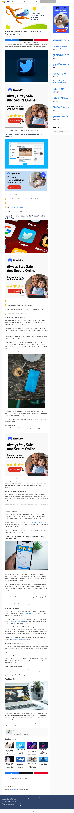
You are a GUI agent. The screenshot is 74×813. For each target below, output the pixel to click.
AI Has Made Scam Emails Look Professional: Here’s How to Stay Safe (60, 73)
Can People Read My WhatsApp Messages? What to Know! (61, 107)
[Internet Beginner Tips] (6, 1)
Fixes (37, 1)
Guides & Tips (51, 1)
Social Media (43, 1)
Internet (11, 777)
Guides (7, 777)
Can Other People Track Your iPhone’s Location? (60, 81)
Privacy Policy (23, 802)
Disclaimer (22, 805)
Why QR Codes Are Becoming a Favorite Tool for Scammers (61, 55)
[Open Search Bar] (70, 1)
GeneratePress (45, 811)
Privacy (25, 1)
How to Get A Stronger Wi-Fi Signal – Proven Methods (18, 780)
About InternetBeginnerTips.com (27, 798)
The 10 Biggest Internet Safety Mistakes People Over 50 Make (61, 64)
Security (32, 1)
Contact (22, 800)
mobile (34, 504)
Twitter (7, 43)
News (13, 1)
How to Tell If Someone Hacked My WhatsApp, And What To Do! (60, 98)
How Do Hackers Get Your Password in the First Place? (61, 39)
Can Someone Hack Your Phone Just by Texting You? (60, 47)
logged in (14, 789)
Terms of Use (23, 803)
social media (31, 723)
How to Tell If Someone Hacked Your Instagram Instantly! (60, 90)
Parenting (18, 1)
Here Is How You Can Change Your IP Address (16, 778)
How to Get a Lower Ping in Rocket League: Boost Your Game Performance (60, 116)
